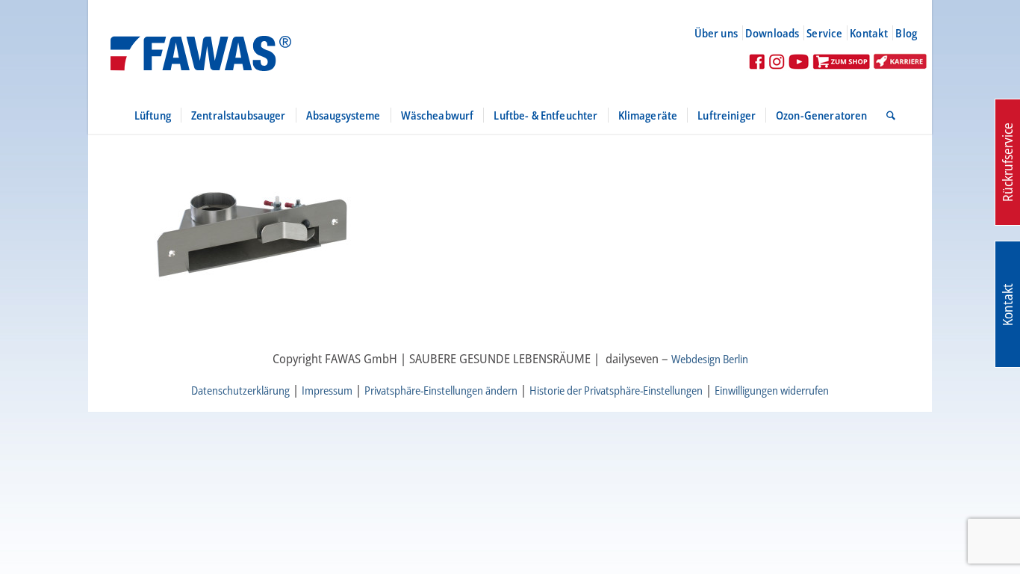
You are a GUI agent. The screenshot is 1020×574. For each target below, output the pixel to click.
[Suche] (886, 115)
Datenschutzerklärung (240, 390)
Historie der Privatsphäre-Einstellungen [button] (616, 390)
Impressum (327, 390)
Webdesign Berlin (709, 358)
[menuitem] (722, 33)
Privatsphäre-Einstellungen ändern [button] (440, 390)
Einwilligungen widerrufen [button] (772, 390)
